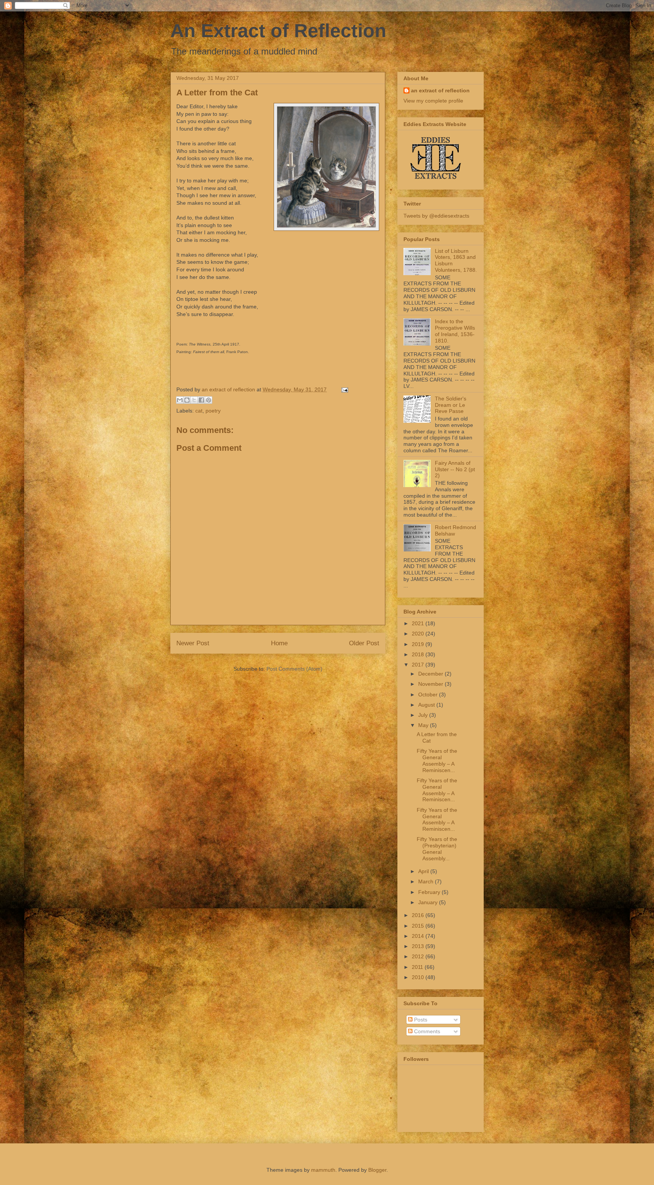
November (431, 684)
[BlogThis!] (187, 400)
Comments (426, 1031)
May (424, 725)
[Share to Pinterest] (208, 400)
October (428, 694)
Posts (420, 1020)
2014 (418, 936)
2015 (418, 926)
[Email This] (180, 400)
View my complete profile (433, 101)
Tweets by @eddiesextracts (436, 216)
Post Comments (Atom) (294, 669)
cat (198, 411)
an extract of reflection (440, 90)
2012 (418, 956)
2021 (418, 623)
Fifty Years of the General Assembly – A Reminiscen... (437, 760)
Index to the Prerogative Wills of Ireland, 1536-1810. (455, 330)
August (427, 705)
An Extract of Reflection (278, 30)
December (431, 674)
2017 (418, 665)
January (428, 902)
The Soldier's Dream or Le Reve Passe (450, 405)
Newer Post (192, 643)
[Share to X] (194, 400)
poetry (213, 411)
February (430, 892)
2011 (418, 967)
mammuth (323, 1170)
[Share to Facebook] (201, 400)
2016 (418, 915)
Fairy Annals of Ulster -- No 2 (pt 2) (455, 469)
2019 (418, 644)
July (423, 715)
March (426, 881)
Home (279, 643)
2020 (418, 634)
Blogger (377, 1170)
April (424, 871)
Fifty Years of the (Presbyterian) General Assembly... (437, 848)
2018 (418, 654)
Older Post (364, 643)
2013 (418, 946)
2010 (418, 977)
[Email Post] (343, 389)
